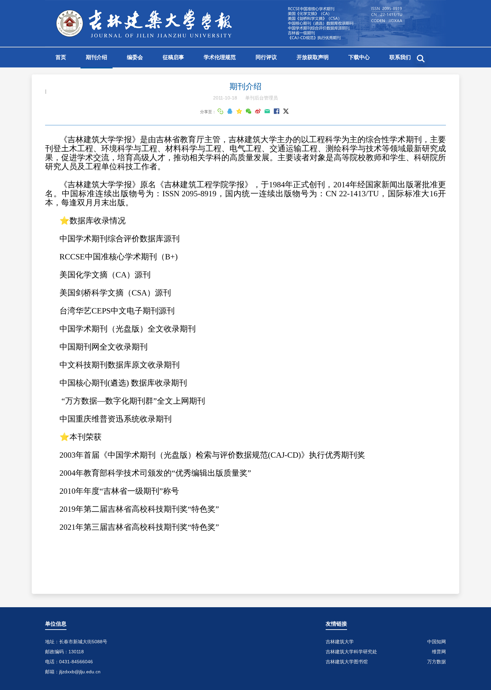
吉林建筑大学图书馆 (347, 661)
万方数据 (436, 661)
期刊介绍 (96, 57)
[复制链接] (220, 111)
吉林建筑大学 (340, 641)
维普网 (439, 651)
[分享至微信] (248, 111)
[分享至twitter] (286, 111)
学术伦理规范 (220, 57)
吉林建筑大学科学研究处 (351, 651)
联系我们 (400, 57)
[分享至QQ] (229, 111)
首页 (60, 57)
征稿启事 (173, 57)
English (65, 78)
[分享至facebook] (276, 111)
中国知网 (436, 641)
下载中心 (359, 57)
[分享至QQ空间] (239, 111)
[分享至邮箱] (267, 111)
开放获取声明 (313, 57)
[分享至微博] (258, 111)
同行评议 (266, 57)
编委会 (135, 57)
